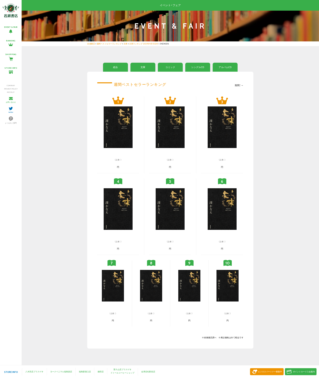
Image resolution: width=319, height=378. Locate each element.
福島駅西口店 (85, 371)
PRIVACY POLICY (10, 89)
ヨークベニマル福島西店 (61, 371)
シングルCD (197, 67)
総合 (115, 67)
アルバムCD (225, 67)
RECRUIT (11, 92)
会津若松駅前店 (148, 371)
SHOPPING (10, 54)
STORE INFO (10, 68)
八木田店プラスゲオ (34, 371)
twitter (10, 112)
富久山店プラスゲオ (122, 369)
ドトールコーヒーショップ (122, 373)
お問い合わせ (11, 102)
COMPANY (11, 85)
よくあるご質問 (11, 123)
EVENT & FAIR (11, 27)
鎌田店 (101, 371)
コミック (170, 67)
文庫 (143, 67)
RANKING (10, 40)
